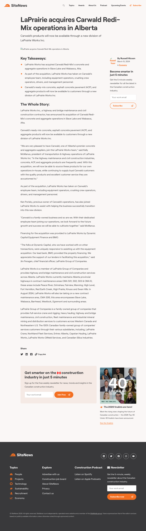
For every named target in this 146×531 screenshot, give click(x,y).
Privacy (46, 488)
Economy (123, 65)
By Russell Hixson (126, 58)
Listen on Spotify (83, 474)
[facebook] (31, 354)
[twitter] (22, 354)
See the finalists (106, 423)
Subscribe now (117, 496)
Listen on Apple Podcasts (88, 479)
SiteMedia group (96, 513)
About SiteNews (50, 483)
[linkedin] (26, 354)
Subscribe (137, 5)
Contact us (48, 493)
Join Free (61, 394)
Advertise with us (50, 474)
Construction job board (54, 479)
